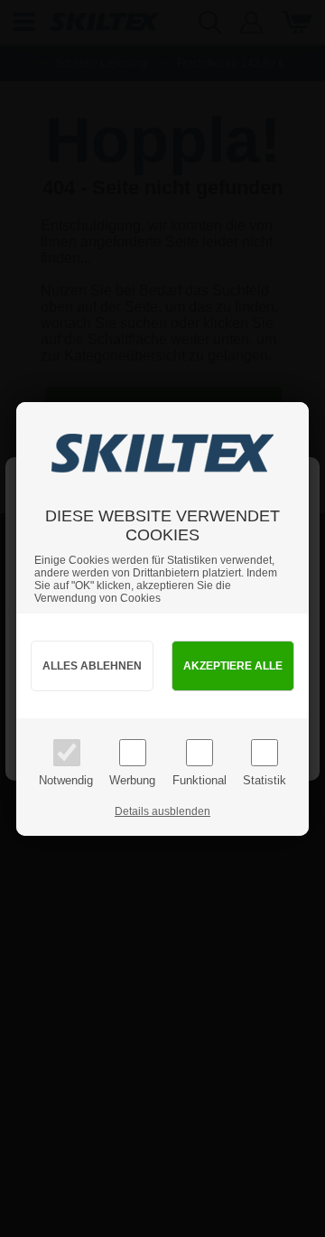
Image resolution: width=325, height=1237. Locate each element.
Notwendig (66, 780)
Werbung (132, 780)
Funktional (199, 780)
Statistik (264, 780)
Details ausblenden (162, 811)
